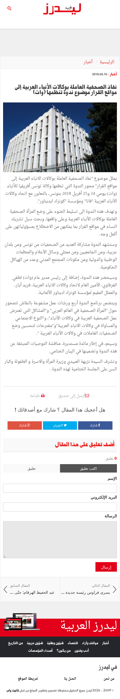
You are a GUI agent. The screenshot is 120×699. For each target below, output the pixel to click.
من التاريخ (15, 643)
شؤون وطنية (55, 643)
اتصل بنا (70, 679)
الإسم (112, 478)
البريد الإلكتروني (104, 497)
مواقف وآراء (90, 643)
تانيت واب (12, 691)
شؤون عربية (35, 643)
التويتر (58, 425)
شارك (94, 425)
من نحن (109, 679)
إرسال (106, 567)
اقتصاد (73, 643)
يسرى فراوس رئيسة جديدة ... (85, 589)
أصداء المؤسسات (40, 651)
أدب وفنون (82, 651)
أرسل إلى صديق (71, 395)
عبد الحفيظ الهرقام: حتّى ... (32, 589)
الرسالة (111, 515)
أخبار (88, 62)
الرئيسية (107, 62)
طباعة (35, 395)
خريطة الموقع (28, 679)
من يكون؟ (64, 651)
